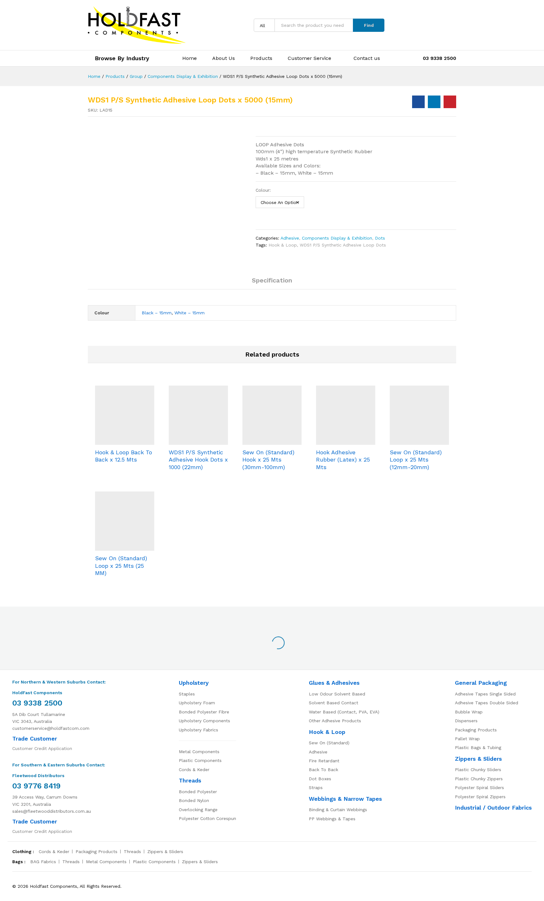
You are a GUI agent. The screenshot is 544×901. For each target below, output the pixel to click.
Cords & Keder (194, 769)
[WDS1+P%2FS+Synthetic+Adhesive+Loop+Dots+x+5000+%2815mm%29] (434, 102)
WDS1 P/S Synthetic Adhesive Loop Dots (343, 244)
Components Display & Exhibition (337, 238)
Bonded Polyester (198, 791)
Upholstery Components (204, 720)
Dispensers (466, 720)
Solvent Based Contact (333, 702)
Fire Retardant (324, 760)
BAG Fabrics (43, 861)
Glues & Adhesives (334, 682)
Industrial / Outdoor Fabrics (493, 807)
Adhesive (289, 238)
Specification (272, 280)
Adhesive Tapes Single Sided (485, 693)
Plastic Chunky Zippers (479, 778)
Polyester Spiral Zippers (480, 796)
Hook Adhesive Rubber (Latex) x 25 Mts (343, 459)
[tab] (272, 283)
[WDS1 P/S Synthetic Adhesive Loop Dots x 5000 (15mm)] (418, 102)
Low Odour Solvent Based (337, 693)
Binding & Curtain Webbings (338, 809)
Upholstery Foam (197, 702)
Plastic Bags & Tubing (478, 747)
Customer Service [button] (309, 58)
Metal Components (199, 751)
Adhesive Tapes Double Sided (486, 702)
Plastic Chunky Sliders (478, 769)
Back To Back (323, 769)
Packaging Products (476, 729)
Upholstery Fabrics (198, 729)
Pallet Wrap (467, 738)
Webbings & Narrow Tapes (345, 798)
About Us (223, 58)
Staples (187, 693)
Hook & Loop (283, 244)
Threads (190, 780)
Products (261, 58)
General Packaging (481, 682)
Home (189, 58)
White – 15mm (189, 312)
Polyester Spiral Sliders (479, 787)
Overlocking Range (198, 809)
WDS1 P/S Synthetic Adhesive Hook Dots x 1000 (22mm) (198, 459)
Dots (380, 238)
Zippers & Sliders (478, 758)
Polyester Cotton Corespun (207, 818)
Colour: (263, 190)
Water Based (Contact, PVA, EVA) (344, 711)
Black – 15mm (157, 312)
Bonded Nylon (194, 800)
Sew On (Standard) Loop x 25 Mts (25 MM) (121, 565)
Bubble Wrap (469, 711)
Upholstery (194, 682)
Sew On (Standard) (329, 742)
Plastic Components (200, 760)
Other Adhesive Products (335, 720)
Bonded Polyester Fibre (204, 711)
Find (369, 25)
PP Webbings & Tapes (332, 818)
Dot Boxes (320, 778)
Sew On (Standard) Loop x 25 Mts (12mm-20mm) (416, 459)
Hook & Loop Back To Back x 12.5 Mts (123, 456)
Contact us (367, 58)
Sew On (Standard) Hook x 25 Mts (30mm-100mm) (268, 459)
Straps (316, 787)
